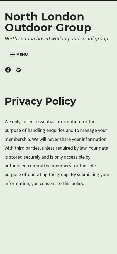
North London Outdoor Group (48, 22)
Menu (22, 54)
